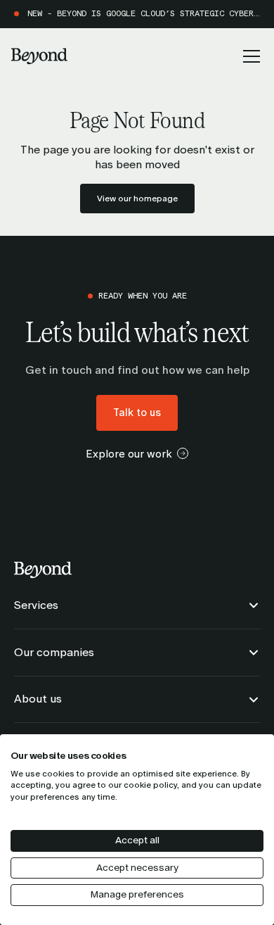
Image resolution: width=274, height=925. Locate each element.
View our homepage (137, 198)
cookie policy (150, 785)
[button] (249, 56)
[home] (39, 56)
